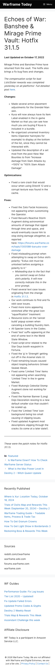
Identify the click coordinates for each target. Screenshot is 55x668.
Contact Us (42, 663)
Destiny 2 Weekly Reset (17, 610)
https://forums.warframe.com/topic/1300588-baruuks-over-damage (30, 246)
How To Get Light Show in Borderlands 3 (27, 526)
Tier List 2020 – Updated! (18, 596)
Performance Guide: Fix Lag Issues (24, 591)
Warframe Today (17, 4)
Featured (13, 456)
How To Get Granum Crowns (20, 521)
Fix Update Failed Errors (18, 601)
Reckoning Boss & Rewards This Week (26, 531)
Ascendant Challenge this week (22, 620)
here (12, 89)
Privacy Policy (28, 663)
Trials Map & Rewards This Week (22, 615)
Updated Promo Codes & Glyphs (22, 605)
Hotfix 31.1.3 (21, 296)
